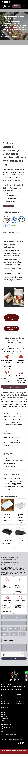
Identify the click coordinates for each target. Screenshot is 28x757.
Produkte (9, 32)
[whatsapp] (26, 672)
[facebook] (5, 2)
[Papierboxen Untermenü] (25, 701)
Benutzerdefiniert (5, 703)
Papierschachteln (20, 701)
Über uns (3, 712)
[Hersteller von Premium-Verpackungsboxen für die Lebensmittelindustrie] (5, 6)
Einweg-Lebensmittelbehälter (14, 30)
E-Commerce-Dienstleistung (4, 706)
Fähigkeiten (4, 710)
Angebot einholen (16, 6)
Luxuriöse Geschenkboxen (20, 698)
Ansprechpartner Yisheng (5, 719)
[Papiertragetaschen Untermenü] (23, 703)
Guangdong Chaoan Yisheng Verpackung (15, 750)
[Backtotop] (26, 679)
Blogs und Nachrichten (4, 715)
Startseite (3, 32)
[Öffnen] (24, 6)
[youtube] (2, 2)
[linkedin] (7, 2)
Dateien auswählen (8, 640)
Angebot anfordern (8, 205)
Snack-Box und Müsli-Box (14, 28)
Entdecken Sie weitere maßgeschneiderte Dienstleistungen (14, 386)
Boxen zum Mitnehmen (17, 25)
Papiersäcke (19, 703)
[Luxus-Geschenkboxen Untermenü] (25, 698)
